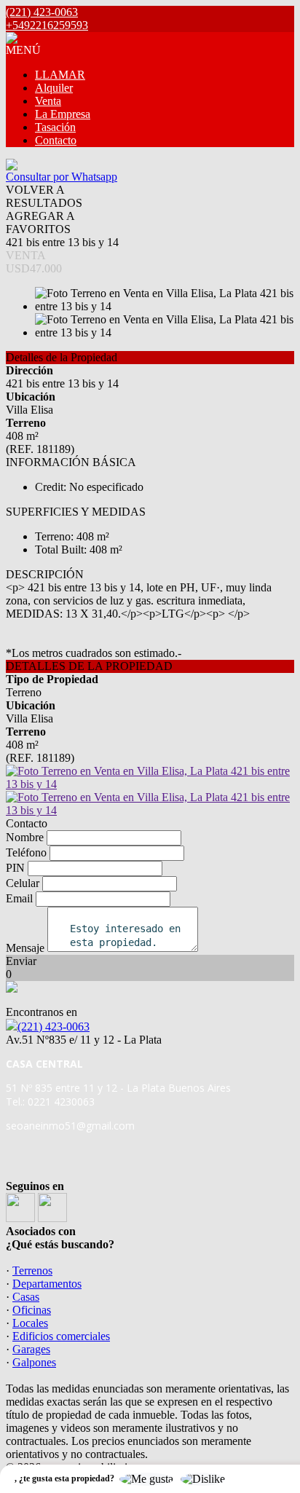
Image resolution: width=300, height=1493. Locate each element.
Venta (48, 101)
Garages (31, 1349)
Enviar (21, 961)
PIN (15, 868)
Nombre (25, 837)
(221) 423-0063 (53, 1026)
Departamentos (47, 1283)
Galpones (34, 1362)
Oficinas (31, 1310)
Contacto (55, 140)
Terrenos (32, 1270)
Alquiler (54, 88)
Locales (30, 1323)
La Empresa (62, 114)
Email (19, 898)
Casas (25, 1297)
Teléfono (26, 852)
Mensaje (25, 948)
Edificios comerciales (61, 1336)
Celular (22, 883)
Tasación (55, 127)
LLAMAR (60, 74)
